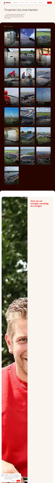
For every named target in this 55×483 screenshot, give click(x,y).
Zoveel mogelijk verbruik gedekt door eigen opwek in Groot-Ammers (27, 120)
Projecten (31, 2)
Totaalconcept (15, 2)
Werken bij (40, 2)
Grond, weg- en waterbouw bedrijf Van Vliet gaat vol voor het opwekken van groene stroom (43, 80)
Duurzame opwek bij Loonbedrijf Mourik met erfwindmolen (11, 120)
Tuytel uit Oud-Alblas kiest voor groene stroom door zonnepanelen (43, 140)
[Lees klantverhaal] (11, 38)
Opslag (27, 2)
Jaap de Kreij (24, 44)
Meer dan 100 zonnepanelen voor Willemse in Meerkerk (26, 140)
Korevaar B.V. (24, 64)
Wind (22, 2)
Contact (50, 480)
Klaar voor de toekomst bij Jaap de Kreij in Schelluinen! (27, 42)
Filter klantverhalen (5, 26)
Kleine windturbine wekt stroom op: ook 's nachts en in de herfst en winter (11, 100)
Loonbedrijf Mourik (9, 123)
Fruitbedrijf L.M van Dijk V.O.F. (42, 123)
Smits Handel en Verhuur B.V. (26, 103)
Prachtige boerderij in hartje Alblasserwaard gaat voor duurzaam (10, 160)
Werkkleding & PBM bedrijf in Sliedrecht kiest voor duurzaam (43, 160)
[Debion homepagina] (7, 3)
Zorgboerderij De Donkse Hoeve (11, 44)
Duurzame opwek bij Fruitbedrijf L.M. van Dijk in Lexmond (43, 120)
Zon (20, 2)
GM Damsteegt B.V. (41, 64)
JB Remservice (24, 123)
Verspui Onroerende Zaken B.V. (43, 44)
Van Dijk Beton (8, 182)
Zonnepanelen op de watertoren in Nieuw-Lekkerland (26, 160)
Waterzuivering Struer (41, 103)
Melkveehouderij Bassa (9, 64)
